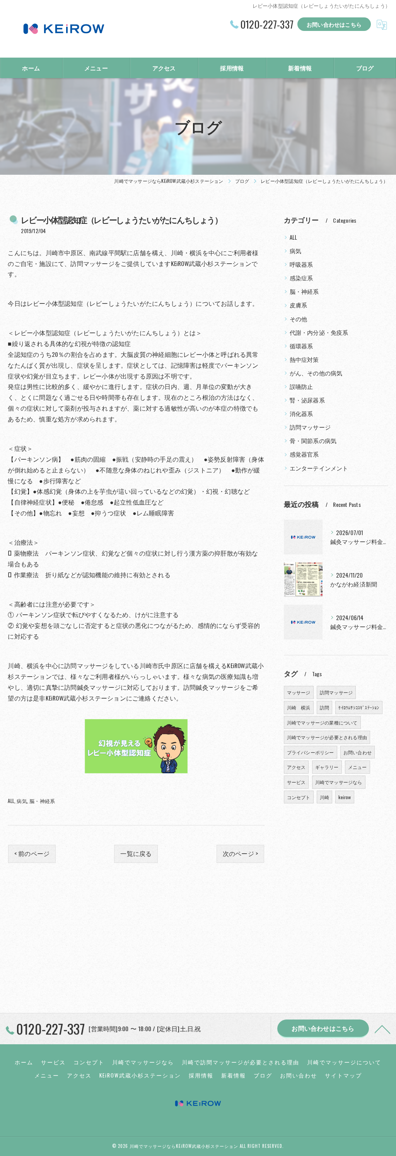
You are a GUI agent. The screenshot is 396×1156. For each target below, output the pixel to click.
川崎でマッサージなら (338, 782)
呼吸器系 (301, 264)
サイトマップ (343, 1075)
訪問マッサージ (310, 427)
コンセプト (299, 797)
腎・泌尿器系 (307, 400)
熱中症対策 (304, 359)
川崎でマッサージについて (344, 1062)
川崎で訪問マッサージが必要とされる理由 (240, 1062)
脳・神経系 (42, 801)
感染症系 (301, 278)
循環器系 (301, 346)
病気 (22, 801)
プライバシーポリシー (310, 752)
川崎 (324, 797)
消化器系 (301, 413)
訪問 (324, 707)
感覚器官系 (304, 454)
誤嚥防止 (301, 386)
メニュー (357, 767)
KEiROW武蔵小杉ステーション (140, 1075)
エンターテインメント (319, 468)
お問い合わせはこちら (334, 24)
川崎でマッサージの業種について (322, 722)
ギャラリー (327, 767)
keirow (344, 797)
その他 (298, 319)
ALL (11, 801)
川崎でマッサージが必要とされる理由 (327, 737)
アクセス (296, 767)
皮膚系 (298, 305)
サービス (296, 782)
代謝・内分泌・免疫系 (319, 332)
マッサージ (299, 692)
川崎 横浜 (299, 707)
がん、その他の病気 (316, 373)
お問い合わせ (357, 752)
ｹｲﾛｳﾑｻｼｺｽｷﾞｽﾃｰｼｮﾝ (358, 707)
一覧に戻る (136, 853)
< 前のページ (32, 853)
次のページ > (240, 853)
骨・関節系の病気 (313, 440)
